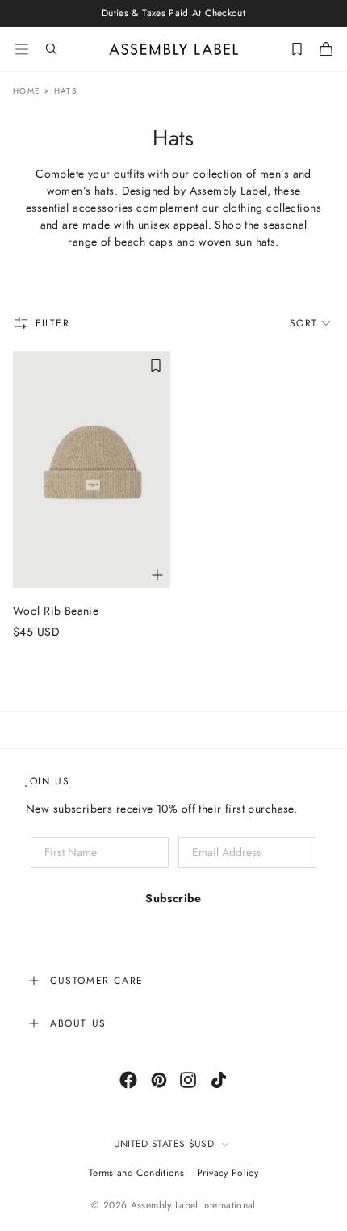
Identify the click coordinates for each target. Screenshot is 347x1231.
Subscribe (173, 898)
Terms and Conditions (136, 1173)
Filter (53, 323)
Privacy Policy (227, 1173)
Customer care (97, 980)
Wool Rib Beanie (55, 611)
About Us (78, 1023)
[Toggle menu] (22, 49)
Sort (304, 323)
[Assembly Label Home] (173, 49)
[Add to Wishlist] (155, 365)
